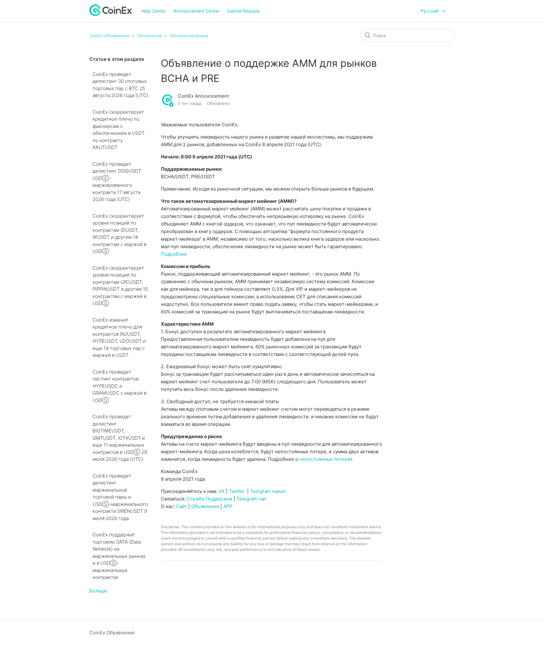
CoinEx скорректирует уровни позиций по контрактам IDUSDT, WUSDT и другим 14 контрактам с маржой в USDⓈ (119, 233)
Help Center (153, 11)
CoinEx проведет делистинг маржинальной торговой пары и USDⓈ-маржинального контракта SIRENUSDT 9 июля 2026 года (120, 497)
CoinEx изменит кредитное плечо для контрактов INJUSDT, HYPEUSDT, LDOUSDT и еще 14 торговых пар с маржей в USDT (119, 337)
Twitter (237, 491)
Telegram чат (251, 499)
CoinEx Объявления (109, 35)
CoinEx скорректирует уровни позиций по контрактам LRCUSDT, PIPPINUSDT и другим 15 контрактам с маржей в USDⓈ (120, 285)
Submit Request (243, 11)
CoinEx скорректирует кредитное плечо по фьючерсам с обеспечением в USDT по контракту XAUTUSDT (118, 130)
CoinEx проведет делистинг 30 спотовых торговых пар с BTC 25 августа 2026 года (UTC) (120, 85)
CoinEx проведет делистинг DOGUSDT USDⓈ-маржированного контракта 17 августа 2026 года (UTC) (117, 182)
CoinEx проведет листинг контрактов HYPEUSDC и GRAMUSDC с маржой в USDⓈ (119, 386)
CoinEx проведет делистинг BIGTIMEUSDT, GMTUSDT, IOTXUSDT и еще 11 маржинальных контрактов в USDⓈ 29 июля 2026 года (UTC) (120, 438)
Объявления (205, 506)
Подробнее (174, 254)
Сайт (181, 506)
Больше (98, 591)
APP (228, 506)
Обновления (149, 35)
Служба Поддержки (209, 499)
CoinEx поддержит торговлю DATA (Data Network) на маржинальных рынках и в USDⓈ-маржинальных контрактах (119, 556)
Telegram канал (268, 491)
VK (221, 491)
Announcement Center (196, 11)
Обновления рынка (188, 35)
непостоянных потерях (326, 459)
